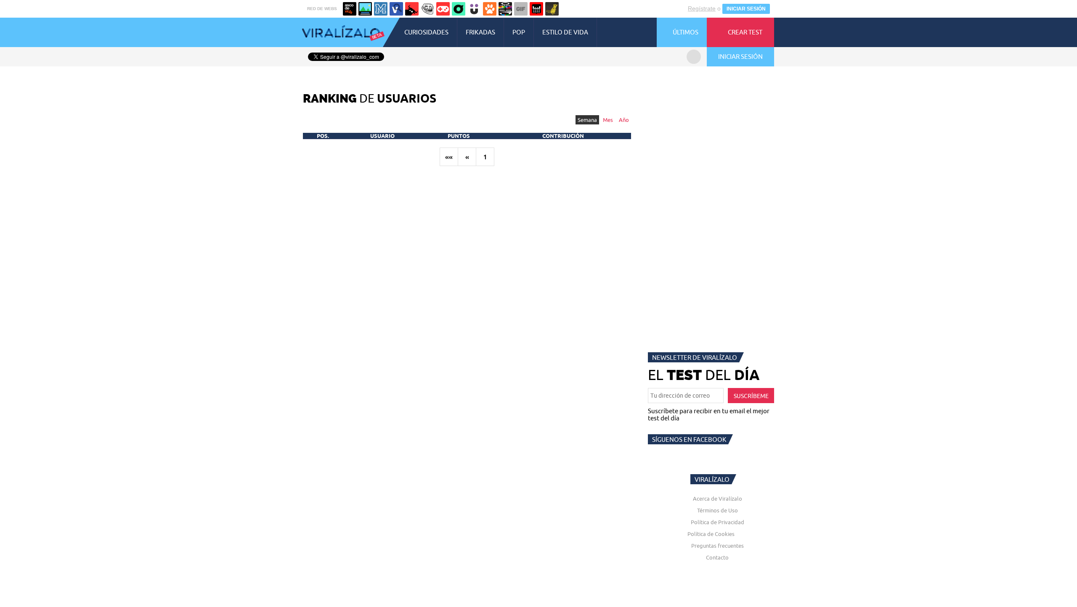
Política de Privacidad (717, 522)
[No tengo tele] (505, 9)
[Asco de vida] (349, 9)
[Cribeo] (458, 9)
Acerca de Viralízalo (717, 498)
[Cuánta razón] (365, 9)
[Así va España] (412, 9)
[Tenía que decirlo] (536, 9)
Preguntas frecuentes (717, 546)
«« (449, 157)
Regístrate (702, 8)
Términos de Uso (717, 510)
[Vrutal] (443, 9)
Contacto (717, 557)
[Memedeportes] (380, 9)
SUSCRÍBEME (751, 396)
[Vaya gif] (521, 9)
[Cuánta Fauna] (489, 9)
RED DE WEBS (322, 8)
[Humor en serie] (474, 9)
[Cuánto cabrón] (427, 9)
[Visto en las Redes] (396, 9)
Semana (587, 120)
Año (624, 120)
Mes (608, 120)
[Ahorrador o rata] (552, 9)
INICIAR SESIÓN (746, 9)
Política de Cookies (711, 534)
